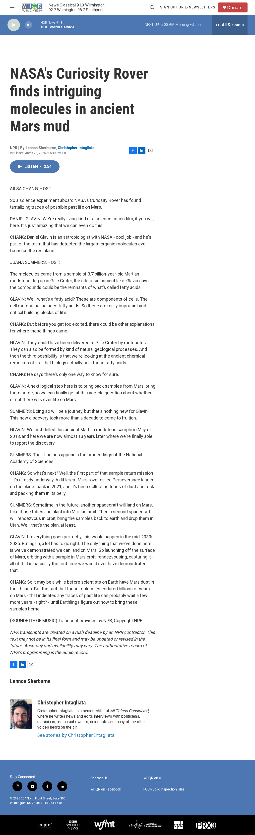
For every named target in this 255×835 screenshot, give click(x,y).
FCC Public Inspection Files (164, 789)
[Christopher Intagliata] (21, 714)
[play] (14, 25)
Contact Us (99, 778)
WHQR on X (152, 778)
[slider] (36, 24)
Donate (235, 7)
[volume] (28, 25)
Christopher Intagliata (76, 147)
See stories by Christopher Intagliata (76, 735)
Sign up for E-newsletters (187, 7)
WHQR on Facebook (105, 789)
